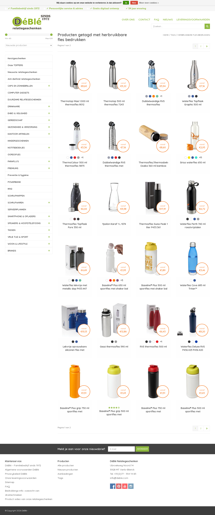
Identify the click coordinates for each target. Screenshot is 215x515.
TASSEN (11, 230)
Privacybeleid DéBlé (16, 473)
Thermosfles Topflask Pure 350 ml (74, 225)
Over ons (128, 19)
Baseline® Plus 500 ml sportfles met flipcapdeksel (193, 410)
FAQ (156, 19)
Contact (144, 19)
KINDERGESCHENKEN (18, 140)
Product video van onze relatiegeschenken (28, 499)
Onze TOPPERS (15, 65)
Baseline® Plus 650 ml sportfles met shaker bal (114, 287)
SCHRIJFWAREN (16, 202)
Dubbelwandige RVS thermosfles (153, 103)
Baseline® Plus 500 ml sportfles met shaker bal (153, 287)
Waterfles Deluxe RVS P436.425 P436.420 (193, 348)
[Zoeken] (207, 26)
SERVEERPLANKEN (17, 209)
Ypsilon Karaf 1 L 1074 (114, 224)
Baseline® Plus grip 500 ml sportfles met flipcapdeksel (114, 413)
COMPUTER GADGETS (18, 92)
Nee (134, 3)
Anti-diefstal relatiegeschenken (24, 79)
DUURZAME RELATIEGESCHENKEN (24, 99)
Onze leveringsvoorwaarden (20, 477)
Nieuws (168, 19)
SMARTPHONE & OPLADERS (22, 216)
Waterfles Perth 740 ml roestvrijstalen (193, 225)
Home (166, 35)
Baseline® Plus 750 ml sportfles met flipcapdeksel (153, 410)
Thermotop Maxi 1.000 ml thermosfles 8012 (74, 103)
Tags (173, 35)
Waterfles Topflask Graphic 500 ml (192, 103)
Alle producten (66, 465)
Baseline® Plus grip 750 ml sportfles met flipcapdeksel (74, 410)
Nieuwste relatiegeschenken (22, 72)
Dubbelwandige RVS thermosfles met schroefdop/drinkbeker (114, 164)
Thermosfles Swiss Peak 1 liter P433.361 (153, 225)
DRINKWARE (14, 106)
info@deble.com (119, 477)
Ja (126, 3)
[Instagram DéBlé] (131, 486)
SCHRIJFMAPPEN (16, 195)
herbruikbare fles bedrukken (194, 35)
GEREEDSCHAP (15, 120)
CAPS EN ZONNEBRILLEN (20, 85)
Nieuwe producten (68, 469)
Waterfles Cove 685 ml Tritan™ (192, 287)
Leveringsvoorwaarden (193, 19)
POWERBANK (14, 182)
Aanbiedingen (65, 473)
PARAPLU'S (13, 161)
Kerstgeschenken (17, 58)
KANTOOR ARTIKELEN (18, 134)
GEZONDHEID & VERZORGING (22, 127)
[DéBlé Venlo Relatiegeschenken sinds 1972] (31, 21)
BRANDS (12, 250)
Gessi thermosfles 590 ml (114, 346)
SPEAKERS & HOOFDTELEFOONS (24, 223)
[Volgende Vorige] (207, 46)
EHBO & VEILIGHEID (17, 113)
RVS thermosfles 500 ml (153, 346)
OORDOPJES (14, 154)
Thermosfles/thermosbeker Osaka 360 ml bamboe (153, 164)
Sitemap (9, 482)
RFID (10, 188)
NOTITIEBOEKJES (16, 147)
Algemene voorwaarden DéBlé (22, 469)
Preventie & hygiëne (18, 175)
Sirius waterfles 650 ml (192, 162)
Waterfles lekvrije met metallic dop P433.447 (74, 287)
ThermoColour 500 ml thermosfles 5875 (74, 164)
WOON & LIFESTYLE (18, 243)
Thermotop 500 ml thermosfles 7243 (114, 103)
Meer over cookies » (149, 3)
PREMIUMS (13, 168)
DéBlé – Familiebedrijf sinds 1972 (23, 465)
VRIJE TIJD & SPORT (18, 237)
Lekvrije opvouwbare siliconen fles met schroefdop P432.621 (75, 348)
